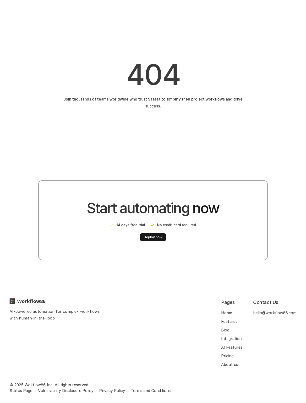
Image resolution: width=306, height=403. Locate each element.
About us (229, 364)
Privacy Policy (112, 390)
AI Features (231, 347)
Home (226, 312)
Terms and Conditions (151, 390)
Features (229, 321)
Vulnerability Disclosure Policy (65, 390)
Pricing (227, 355)
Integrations (232, 338)
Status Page (21, 390)
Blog (225, 330)
